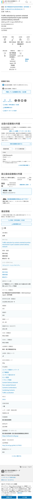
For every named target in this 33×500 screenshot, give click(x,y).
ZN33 (4, 399)
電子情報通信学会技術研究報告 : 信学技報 (17, 7)
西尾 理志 (5, 274)
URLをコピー (10, 101)
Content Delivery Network (10, 382)
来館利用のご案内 (24, 184)
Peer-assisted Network (9, 385)
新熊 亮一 (5, 277)
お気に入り (5, 101)
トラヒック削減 (6, 380)
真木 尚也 (5, 272)
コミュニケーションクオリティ (11, 265)
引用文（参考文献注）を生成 (11, 104)
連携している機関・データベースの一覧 (19, 131)
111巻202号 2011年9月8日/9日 (14, 9)
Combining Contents (8, 390)
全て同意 (24, 497)
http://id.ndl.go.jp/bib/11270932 (12, 445)
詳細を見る (27, 60)
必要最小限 (9, 497)
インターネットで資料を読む (8, 477)
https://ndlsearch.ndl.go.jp (10, 436)
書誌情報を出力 (8, 107)
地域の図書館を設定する (16, 144)
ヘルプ (28, 138)
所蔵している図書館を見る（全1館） (16, 92)
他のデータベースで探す (10, 110)
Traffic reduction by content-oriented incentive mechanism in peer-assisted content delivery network (16, 244)
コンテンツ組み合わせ (8, 375)
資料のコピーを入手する (7, 480)
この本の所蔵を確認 (23, 165)
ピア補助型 (5, 372)
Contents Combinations (9, 387)
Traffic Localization (8, 393)
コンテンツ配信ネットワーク (10, 370)
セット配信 (5, 377)
